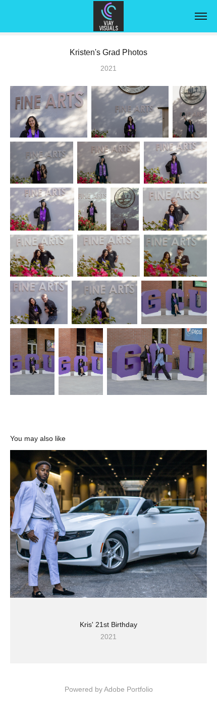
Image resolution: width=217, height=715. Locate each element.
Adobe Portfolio (128, 689)
